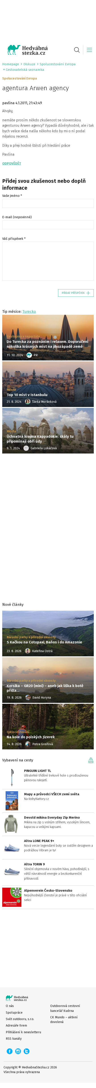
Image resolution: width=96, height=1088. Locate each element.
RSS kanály (14, 1039)
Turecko (29, 311)
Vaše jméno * (12, 196)
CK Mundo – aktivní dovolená (63, 1019)
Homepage (10, 64)
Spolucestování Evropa (58, 64)
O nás (10, 1006)
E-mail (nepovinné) (17, 217)
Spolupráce (14, 1013)
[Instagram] (18, 1051)
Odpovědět (11, 163)
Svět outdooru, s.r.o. (20, 1019)
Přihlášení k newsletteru (23, 1032)
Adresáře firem (16, 1025)
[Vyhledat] (76, 49)
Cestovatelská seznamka (25, 70)
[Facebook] (9, 1051)
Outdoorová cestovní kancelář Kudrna (65, 1008)
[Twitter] (26, 1051)
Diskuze (29, 64)
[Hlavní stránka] (25, 50)
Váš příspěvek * (14, 239)
